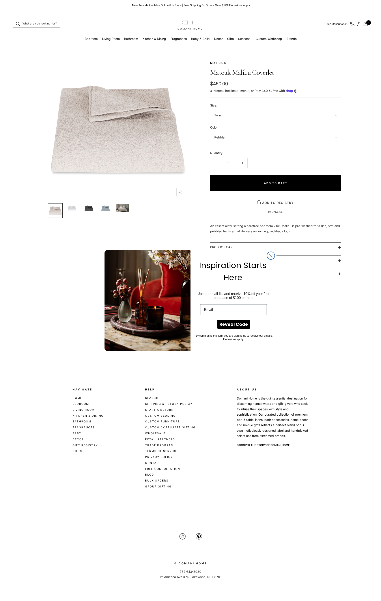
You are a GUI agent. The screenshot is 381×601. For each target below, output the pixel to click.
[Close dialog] (271, 255)
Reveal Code (233, 324)
